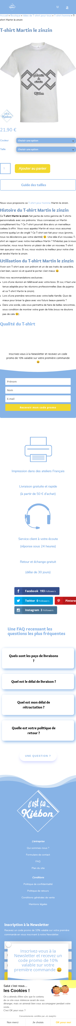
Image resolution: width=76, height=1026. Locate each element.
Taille (2, 149)
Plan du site (38, 868)
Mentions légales (38, 904)
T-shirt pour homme (39, 203)
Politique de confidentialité (38, 884)
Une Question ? (38, 755)
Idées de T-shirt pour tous (37, 15)
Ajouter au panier (32, 168)
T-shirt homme (62, 15)
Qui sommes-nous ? (38, 848)
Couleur (4, 140)
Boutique (15, 15)
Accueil (4, 15)
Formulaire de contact (38, 855)
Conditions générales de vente (38, 897)
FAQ (38, 861)
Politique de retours (38, 891)
